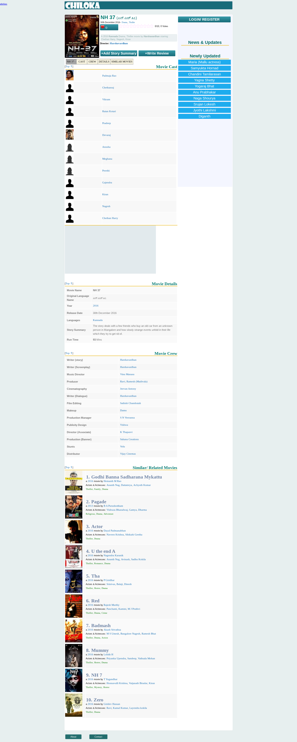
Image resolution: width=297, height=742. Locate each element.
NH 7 (96, 675)
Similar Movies (121, 61)
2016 (95, 305)
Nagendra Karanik (113, 555)
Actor (97, 526)
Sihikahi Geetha (133, 534)
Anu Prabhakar (204, 92)
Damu (123, 410)
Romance (98, 563)
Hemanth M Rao (112, 481)
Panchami (112, 608)
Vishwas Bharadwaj (117, 509)
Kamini (122, 608)
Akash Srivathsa (112, 629)
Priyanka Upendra (116, 658)
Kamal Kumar (120, 708)
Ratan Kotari (109, 111)
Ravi (122, 381)
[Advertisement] (110, 249)
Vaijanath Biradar (138, 683)
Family (97, 489)
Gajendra (107, 182)
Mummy (100, 650)
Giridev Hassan (112, 704)
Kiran (105, 194)
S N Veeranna (127, 417)
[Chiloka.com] (82, 5)
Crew (92, 61)
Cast (82, 61)
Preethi (106, 170)
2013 (90, 505)
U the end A (103, 551)
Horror (97, 588)
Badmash (101, 625)
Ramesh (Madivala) (136, 381)
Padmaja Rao (109, 75)
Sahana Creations (129, 439)
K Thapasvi (126, 432)
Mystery (98, 687)
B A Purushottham (113, 505)
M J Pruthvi (134, 608)
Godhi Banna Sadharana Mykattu (126, 477)
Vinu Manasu (127, 374)
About (73, 736)
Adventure (108, 514)
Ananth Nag (113, 485)
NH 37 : (71, 61)
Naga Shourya (204, 98)
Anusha (106, 147)
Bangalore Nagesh (130, 633)
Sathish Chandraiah (130, 403)
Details (104, 61)
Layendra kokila (138, 708)
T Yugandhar (110, 679)
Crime (104, 613)
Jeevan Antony (128, 388)
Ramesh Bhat (149, 633)
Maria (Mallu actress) (204, 62)
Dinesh (128, 584)
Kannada (98, 320)
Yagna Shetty (204, 80)
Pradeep (106, 123)
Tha (95, 576)
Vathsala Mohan (146, 658)
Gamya (133, 509)
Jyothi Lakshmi (204, 110)
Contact (98, 736)
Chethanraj (108, 87)
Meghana (107, 158)
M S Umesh (113, 633)
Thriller (132, 22)
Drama (124, 22)
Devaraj (106, 135)
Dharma (142, 509)
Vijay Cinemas (128, 453)
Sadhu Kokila (138, 559)
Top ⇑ (69, 66)
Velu (122, 446)
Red (95, 600)
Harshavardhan (119, 43)
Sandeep (131, 658)
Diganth (204, 116)
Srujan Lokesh (204, 104)
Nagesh (106, 206)
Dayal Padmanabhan (115, 530)
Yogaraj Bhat (204, 86)
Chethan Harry (110, 218)
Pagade (98, 501)
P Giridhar (109, 580)
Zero (98, 699)
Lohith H (108, 654)
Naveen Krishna (115, 534)
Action (105, 637)
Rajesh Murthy (111, 605)
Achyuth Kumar (142, 485)
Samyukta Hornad (204, 68)
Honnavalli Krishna (117, 683)
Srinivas (111, 584)
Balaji (120, 584)
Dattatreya (126, 485)
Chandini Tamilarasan (204, 74)
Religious (90, 514)
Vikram (106, 99)
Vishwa (124, 424)
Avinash (125, 559)
